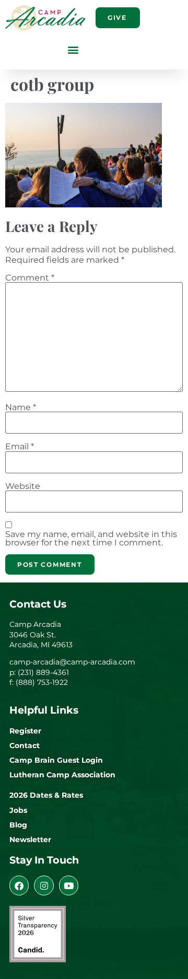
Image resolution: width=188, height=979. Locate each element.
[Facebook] (19, 885)
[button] (72, 49)
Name (20, 407)
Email (19, 446)
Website (22, 486)
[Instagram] (43, 885)
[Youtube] (68, 885)
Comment (29, 278)
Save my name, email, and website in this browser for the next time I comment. (91, 538)
